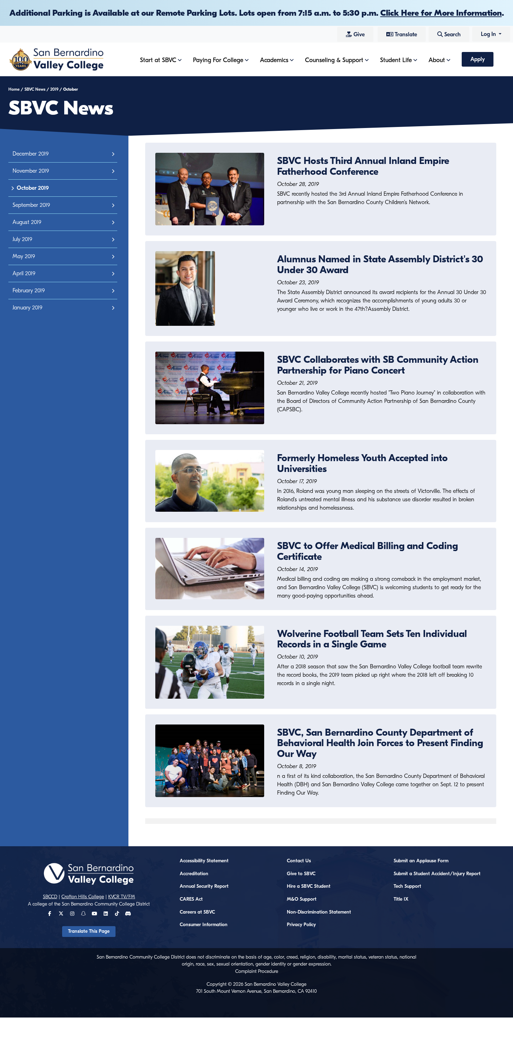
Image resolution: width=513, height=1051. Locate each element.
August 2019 (27, 222)
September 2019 (31, 205)
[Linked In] (106, 914)
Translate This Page (89, 931)
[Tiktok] (117, 914)
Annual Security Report (204, 886)
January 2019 (27, 308)
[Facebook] (49, 914)
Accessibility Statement (204, 861)
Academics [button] (274, 60)
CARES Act (191, 899)
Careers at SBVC (197, 912)
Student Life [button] (396, 60)
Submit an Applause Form (421, 861)
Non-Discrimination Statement (319, 912)
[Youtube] (94, 914)
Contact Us (299, 861)
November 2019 (31, 171)
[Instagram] (72, 914)
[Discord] (128, 914)
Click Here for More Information (441, 13)
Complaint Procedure (256, 971)
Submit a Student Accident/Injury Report (437, 874)
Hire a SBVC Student (308, 886)
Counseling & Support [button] (334, 60)
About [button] (437, 60)
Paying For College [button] (218, 60)
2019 (54, 89)
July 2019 (22, 239)
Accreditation (194, 874)
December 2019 (31, 154)
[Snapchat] (83, 914)
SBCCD (50, 897)
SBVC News (34, 89)
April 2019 (24, 273)
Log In (489, 34)
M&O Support (302, 899)
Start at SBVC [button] (158, 60)
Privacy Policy (301, 925)
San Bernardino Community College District (106, 904)
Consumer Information (204, 925)
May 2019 (24, 256)
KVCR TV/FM (121, 897)
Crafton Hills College (82, 897)
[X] (61, 914)
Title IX (401, 899)
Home (14, 89)
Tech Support (407, 886)
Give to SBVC (301, 874)
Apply (477, 59)
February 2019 (29, 290)
